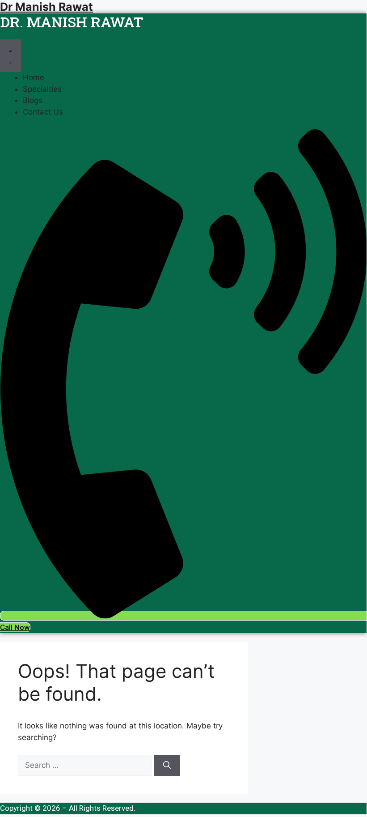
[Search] (167, 765)
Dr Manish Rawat (46, 6)
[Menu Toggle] (10, 55)
